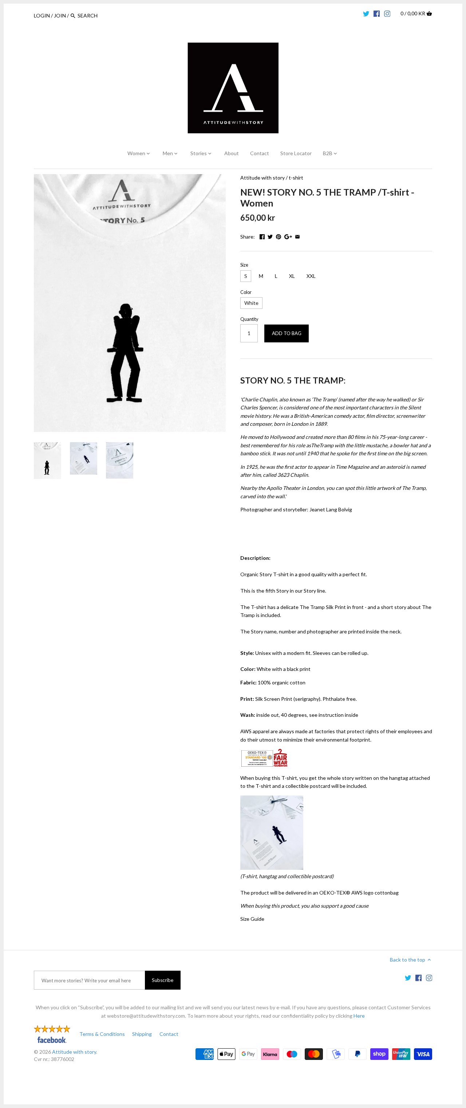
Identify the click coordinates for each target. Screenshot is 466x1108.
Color (246, 292)
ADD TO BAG (286, 333)
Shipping (142, 1034)
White (251, 303)
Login (42, 15)
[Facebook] (377, 13)
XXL (311, 276)
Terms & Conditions (102, 1034)
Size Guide (252, 919)
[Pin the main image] (278, 236)
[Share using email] (297, 236)
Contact (168, 1034)
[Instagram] (387, 13)
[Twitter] (366, 13)
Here (359, 1016)
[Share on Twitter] (270, 236)
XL (292, 276)
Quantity (249, 319)
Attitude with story (262, 177)
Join (60, 15)
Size (244, 265)
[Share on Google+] (288, 236)
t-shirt (296, 177)
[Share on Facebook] (262, 236)
